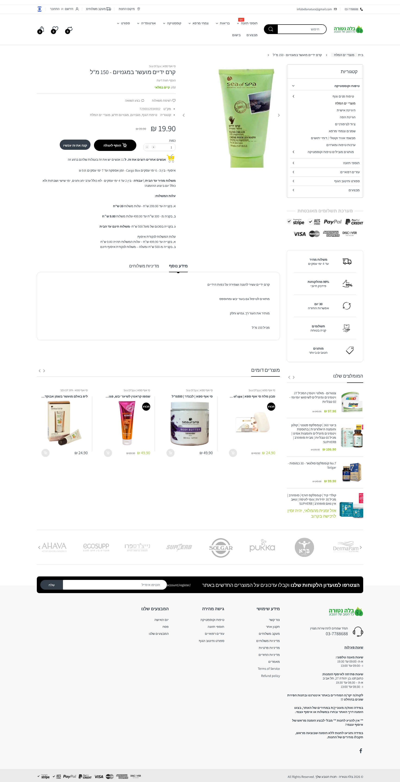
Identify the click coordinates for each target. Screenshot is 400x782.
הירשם (69, 9)
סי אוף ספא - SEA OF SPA (74, 390)
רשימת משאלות (162, 101)
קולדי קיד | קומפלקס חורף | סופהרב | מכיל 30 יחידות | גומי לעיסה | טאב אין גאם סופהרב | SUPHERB (311, 499)
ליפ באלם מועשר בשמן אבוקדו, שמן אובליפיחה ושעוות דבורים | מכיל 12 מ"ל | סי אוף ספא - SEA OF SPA (64, 396)
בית (360, 55)
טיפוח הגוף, (149, 115)
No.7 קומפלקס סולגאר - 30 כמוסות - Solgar (312, 465)
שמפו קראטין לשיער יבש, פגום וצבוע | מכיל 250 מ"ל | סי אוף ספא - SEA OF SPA (127, 396)
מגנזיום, (135, 115)
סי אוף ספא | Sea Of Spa (162, 66)
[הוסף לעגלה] (233, 453)
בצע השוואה (132, 101)
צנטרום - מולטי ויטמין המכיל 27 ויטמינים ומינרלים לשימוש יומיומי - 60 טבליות (312, 397)
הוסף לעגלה (112, 145)
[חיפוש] (271, 29)
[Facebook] (360, 751)
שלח (52, 585)
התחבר (54, 9)
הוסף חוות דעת (166, 80)
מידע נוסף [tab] (178, 266)
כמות (172, 141)
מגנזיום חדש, (120, 115)
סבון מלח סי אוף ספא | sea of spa (252, 396)
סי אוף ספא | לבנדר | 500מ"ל (192, 396)
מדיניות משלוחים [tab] (144, 266)
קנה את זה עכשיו (75, 145)
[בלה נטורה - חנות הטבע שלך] (348, 29)
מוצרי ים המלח (344, 55)
